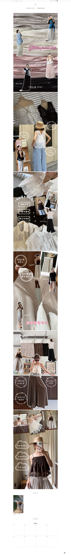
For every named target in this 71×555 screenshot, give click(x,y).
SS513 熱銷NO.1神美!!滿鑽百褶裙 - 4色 (17, 513)
